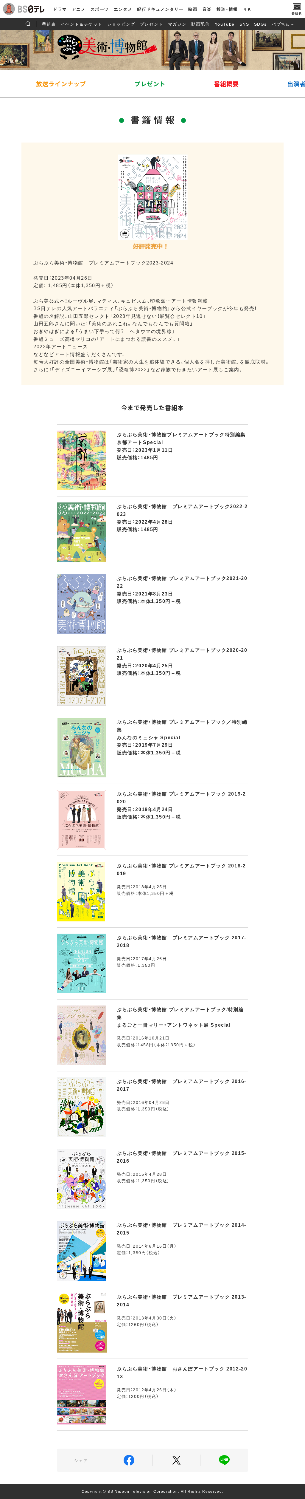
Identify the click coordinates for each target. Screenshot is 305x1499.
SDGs (260, 24)
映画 (192, 9)
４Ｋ (247, 9)
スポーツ (100, 9)
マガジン (177, 24)
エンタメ (123, 9)
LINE (224, 1460)
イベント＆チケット (81, 24)
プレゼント (151, 24)
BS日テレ (31, 8)
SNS (244, 24)
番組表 (49, 24)
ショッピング (121, 24)
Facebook (128, 1460)
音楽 (207, 9)
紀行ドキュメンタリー (160, 9)
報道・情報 (227, 9)
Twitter (176, 1460)
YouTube (225, 24)
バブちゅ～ (283, 24)
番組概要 (226, 83)
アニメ (79, 9)
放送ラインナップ (61, 83)
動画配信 (200, 24)
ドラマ (60, 9)
